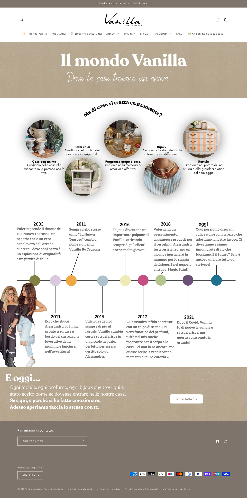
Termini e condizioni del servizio (141, 489)
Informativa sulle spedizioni (176, 489)
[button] (21, 19)
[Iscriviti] (82, 440)
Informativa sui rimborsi (79, 489)
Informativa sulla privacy (109, 489)
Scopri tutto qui (186, 399)
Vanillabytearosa (34, 489)
